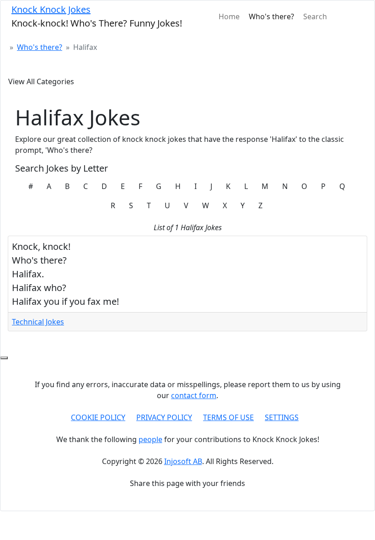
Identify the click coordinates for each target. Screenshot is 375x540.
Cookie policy (98, 417)
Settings (282, 417)
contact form (193, 395)
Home (229, 16)
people (150, 439)
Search (315, 16)
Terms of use (228, 417)
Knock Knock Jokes (51, 9)
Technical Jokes (38, 322)
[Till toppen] (4, 357)
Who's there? (271, 16)
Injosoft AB (183, 461)
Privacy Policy (164, 417)
